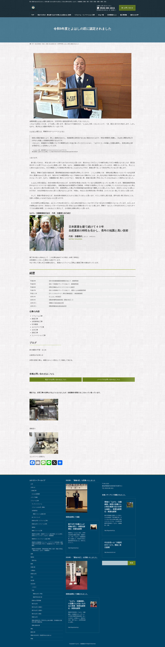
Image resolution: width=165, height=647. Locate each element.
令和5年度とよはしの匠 (38, 121)
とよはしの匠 (34, 131)
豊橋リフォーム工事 (37, 530)
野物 (32, 638)
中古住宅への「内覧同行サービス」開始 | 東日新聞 (113, 545)
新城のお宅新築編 (36, 600)
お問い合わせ (128, 8)
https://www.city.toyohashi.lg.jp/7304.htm (56, 150)
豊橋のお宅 (35, 617)
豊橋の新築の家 (36, 625)
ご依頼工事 (33, 490)
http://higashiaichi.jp (73, 548)
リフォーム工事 (35, 500)
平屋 (33, 590)
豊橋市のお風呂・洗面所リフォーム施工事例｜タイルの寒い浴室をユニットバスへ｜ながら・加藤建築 (47, 534)
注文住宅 (33, 583)
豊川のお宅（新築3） (37, 610)
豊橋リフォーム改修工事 (39, 514)
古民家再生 (35, 510)
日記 (32, 577)
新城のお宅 (33, 573)
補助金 (33, 527)
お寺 (32, 484)
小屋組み (33, 570)
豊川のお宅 (35, 603)
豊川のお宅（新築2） (37, 607)
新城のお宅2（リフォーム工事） (40, 520)
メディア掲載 (34, 497)
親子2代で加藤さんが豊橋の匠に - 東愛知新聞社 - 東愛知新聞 (76, 526)
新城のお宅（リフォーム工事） (40, 524)
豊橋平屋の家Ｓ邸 (37, 597)
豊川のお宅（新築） (37, 613)
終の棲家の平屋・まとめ (38, 350)
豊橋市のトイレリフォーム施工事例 (41, 539)
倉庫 (32, 553)
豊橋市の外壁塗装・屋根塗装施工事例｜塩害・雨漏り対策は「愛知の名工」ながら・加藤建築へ (47, 549)
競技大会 (34, 560)
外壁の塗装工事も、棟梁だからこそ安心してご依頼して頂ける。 (52, 360)
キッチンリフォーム (37, 504)
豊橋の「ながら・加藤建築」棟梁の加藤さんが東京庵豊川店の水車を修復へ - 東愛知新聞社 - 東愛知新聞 (113, 507)
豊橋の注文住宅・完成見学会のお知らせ (41, 635)
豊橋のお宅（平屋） (38, 593)
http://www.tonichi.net (109, 552)
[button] (56, 379)
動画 (32, 563)
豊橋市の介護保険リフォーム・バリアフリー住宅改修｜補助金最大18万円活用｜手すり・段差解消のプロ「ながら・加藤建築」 (47, 544)
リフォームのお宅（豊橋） (39, 507)
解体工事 (33, 632)
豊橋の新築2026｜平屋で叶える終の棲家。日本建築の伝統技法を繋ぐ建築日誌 (47, 621)
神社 (32, 628)
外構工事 (33, 567)
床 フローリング (36, 517)
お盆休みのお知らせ (36, 355)
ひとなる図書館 (36, 494)
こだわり (34, 587)
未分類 (32, 580)
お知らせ (33, 487)
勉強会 (32, 557)
